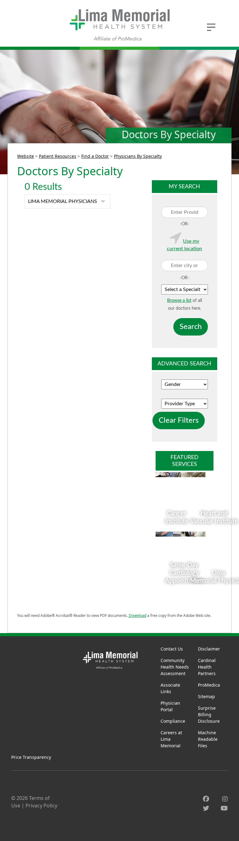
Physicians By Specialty (138, 156)
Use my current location (184, 245)
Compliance (173, 721)
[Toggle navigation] (211, 26)
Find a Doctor (95, 156)
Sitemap (206, 696)
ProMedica (209, 685)
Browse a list (179, 300)
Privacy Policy (41, 805)
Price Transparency (31, 757)
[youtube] (224, 808)
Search (191, 327)
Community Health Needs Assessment (175, 666)
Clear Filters (179, 420)
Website (25, 156)
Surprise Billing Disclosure (209, 714)
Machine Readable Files (208, 739)
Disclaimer (209, 649)
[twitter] (206, 808)
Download (137, 615)
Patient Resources (57, 156)
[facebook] (206, 799)
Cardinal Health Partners (207, 666)
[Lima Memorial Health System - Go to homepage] (119, 24)
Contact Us (172, 649)
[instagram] (225, 799)
